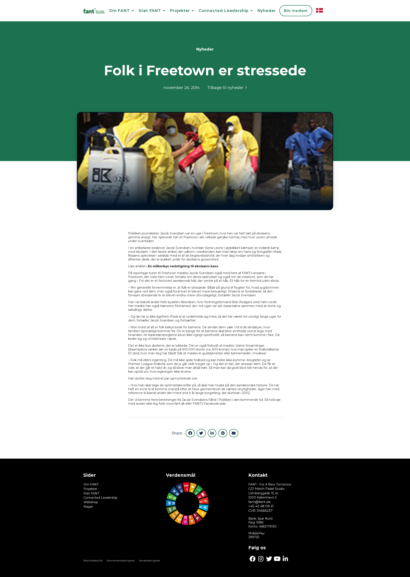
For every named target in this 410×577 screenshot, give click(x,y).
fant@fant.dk (259, 502)
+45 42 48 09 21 (261, 506)
